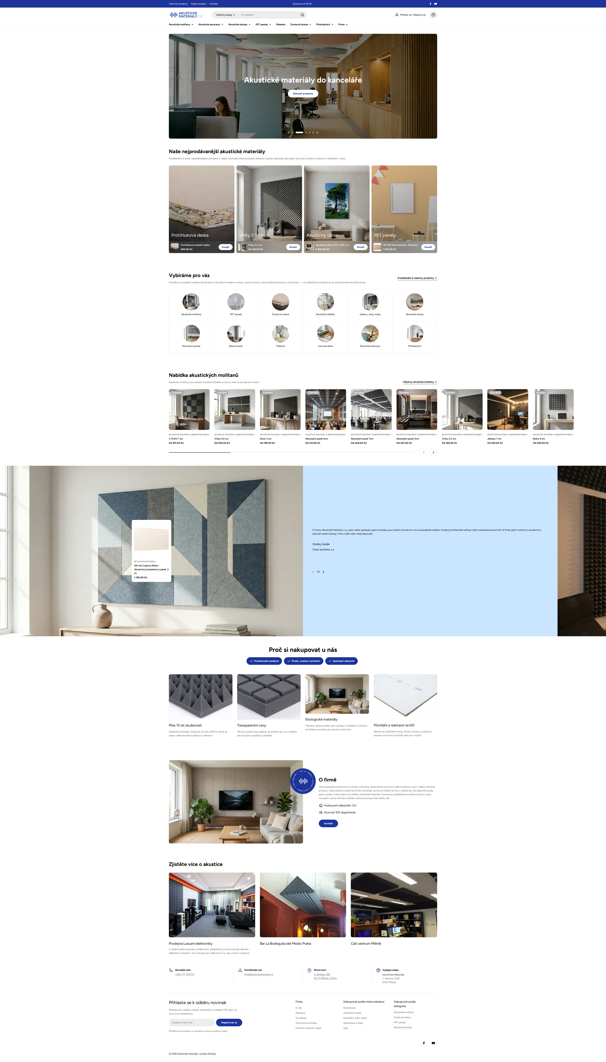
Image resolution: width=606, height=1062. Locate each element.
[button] (293, 132)
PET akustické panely (145, 561)
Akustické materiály (187, 1053)
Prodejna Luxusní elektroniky (191, 943)
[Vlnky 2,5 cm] (462, 409)
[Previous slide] (289, 132)
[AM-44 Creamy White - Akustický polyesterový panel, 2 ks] (151, 539)
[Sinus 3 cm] (280, 409)
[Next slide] (317, 132)
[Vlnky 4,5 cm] (234, 409)
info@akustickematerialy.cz (258, 974)
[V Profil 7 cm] (189, 409)
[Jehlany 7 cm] (507, 409)
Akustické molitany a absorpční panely (189, 435)
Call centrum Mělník (366, 943)
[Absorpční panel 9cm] (325, 409)
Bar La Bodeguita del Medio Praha (285, 943)
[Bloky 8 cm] (553, 409)
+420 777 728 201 (184, 974)
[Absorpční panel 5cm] (416, 409)
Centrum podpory (178, 3)
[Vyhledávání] (302, 15)
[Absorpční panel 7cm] (371, 409)
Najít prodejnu (198, 3)
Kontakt (214, 3)
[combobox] (259, 15)
